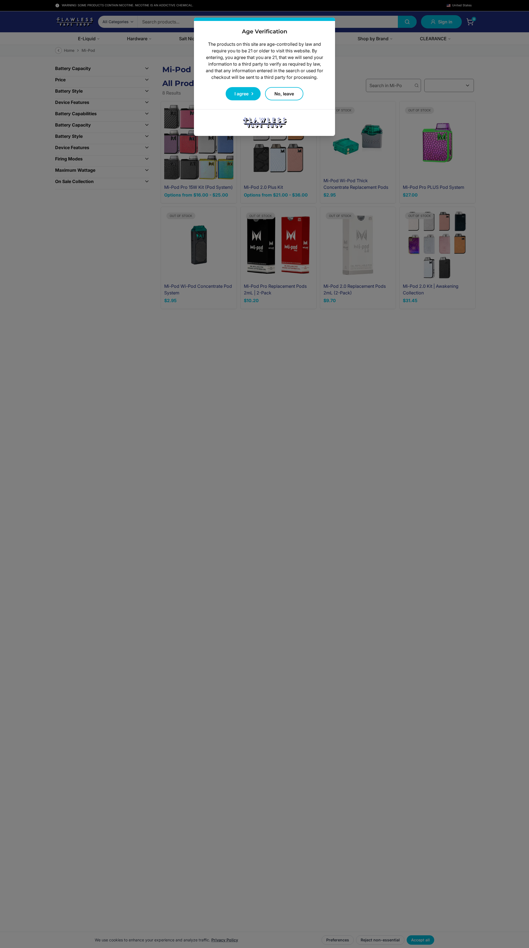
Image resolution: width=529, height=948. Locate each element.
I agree (241, 93)
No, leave (284, 93)
